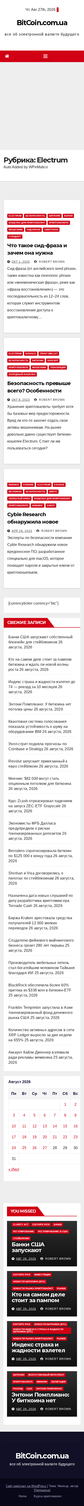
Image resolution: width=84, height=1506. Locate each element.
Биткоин (54, 215)
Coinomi (28, 484)
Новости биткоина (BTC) (29, 1281)
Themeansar (42, 1490)
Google (30, 353)
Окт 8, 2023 (21, 399)
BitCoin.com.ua (42, 22)
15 (65, 1126)
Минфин (42, 1381)
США (29, 1388)
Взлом (68, 215)
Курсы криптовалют (48, 1496)
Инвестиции (42, 1274)
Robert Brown (51, 261)
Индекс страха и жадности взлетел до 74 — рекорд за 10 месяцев (41, 1353)
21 (55, 1137)
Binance (14, 484)
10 (14, 1126)
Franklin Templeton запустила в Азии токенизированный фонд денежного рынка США (40, 1013)
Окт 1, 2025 (21, 261)
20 (45, 1137)
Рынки (61, 1288)
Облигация (58, 1381)
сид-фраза (33, 229)
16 (76, 1126)
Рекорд (18, 1388)
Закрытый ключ (19, 498)
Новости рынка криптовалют (33, 1288)
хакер (51, 505)
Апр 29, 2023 (22, 531)
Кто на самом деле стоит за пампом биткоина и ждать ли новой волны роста (40, 664)
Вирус (53, 491)
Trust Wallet (49, 353)
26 (34, 1148)
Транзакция (58, 367)
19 (34, 1137)
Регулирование (23, 1231)
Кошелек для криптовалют (27, 222)
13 (45, 1126)
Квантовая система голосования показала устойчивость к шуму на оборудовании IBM (38, 727)
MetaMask (15, 491)
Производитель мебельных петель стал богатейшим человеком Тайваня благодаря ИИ (41, 968)
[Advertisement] (42, 106)
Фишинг (37, 505)
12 (34, 1126)
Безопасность (35, 215)
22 (65, 1137)
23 (76, 1137)
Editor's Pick (41, 1224)
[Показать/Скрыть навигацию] (45, 56)
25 (24, 1148)
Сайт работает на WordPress (26, 1486)
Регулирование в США (53, 1231)
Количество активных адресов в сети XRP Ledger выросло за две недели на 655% (41, 1035)
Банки (58, 1224)
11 (24, 1126)
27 (45, 1148)
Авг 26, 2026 (26, 1258)
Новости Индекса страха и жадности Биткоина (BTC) (38, 1330)
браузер (52, 360)
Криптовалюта (59, 222)
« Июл (13, 1169)
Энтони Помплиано (49, 1388)
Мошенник (16, 229)
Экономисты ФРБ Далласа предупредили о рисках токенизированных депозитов (34, 828)
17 (14, 1137)
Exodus (59, 484)
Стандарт (15, 236)
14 (55, 1126)
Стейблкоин (21, 1238)
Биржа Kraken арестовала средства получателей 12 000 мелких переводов (40, 923)
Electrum (15, 215)
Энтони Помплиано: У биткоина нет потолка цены (40, 1400)
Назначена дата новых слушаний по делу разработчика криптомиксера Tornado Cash (40, 901)
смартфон (51, 229)
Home (23, 1496)
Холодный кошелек (22, 374)
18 (24, 1137)
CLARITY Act (20, 1224)
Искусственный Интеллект (46, 1374)
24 (14, 1148)
